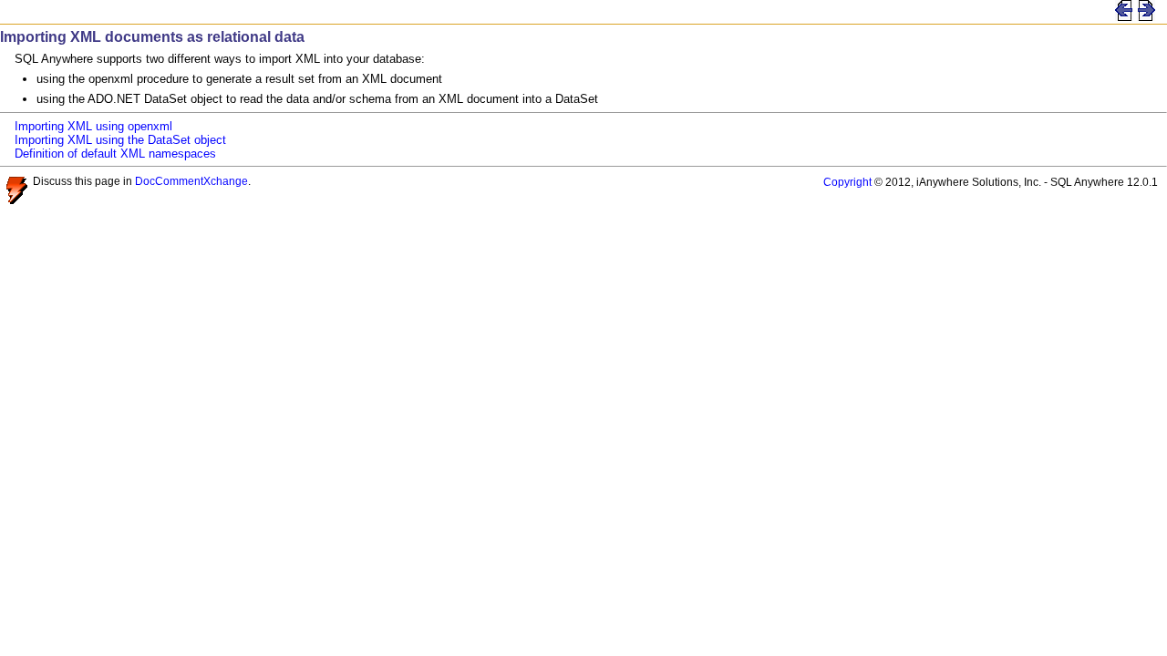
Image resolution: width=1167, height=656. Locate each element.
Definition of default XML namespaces (115, 153)
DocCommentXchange (191, 181)
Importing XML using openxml (93, 126)
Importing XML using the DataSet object (120, 140)
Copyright (847, 182)
